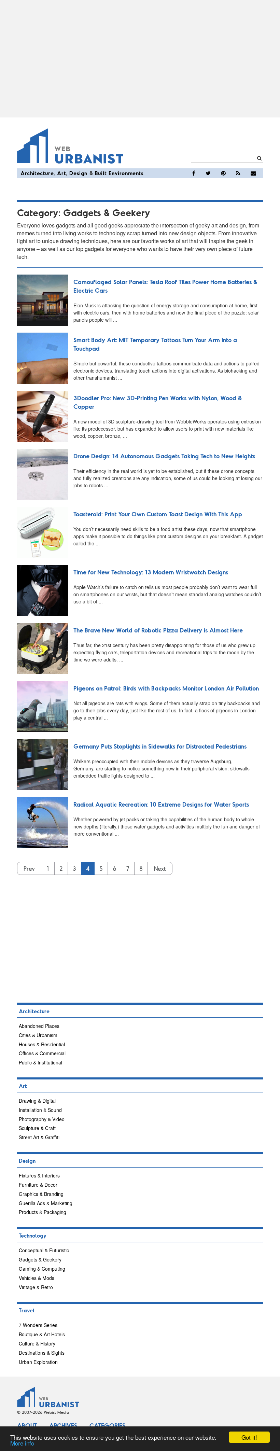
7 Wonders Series (38, 1325)
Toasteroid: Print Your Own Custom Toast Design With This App (157, 514)
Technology (32, 1235)
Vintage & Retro (36, 1287)
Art (61, 173)
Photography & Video (42, 1119)
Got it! (249, 1437)
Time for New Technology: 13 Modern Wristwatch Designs (150, 572)
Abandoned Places (39, 1025)
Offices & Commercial (42, 1053)
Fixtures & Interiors (39, 1175)
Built (101, 173)
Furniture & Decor (38, 1184)
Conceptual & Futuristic (44, 1250)
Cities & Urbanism (38, 1035)
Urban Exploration (38, 1361)
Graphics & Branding (41, 1193)
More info (22, 1443)
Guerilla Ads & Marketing (45, 1203)
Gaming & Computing (42, 1268)
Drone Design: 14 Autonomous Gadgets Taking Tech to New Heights (164, 456)
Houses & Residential (42, 1044)
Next (160, 868)
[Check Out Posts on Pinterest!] (223, 173)
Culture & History (37, 1343)
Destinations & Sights (42, 1352)
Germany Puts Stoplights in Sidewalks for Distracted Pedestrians (160, 746)
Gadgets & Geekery (40, 1259)
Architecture (37, 173)
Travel (26, 1310)
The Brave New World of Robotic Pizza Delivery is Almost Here (158, 630)
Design (78, 173)
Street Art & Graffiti (39, 1137)
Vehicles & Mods (36, 1277)
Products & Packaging (42, 1212)
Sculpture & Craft (37, 1128)
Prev (29, 868)
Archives (63, 1425)
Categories (107, 1425)
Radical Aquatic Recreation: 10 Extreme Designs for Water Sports (161, 804)
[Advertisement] (140, 59)
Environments (126, 173)
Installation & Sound (40, 1109)
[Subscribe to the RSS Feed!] (238, 173)
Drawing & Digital (37, 1100)
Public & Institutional (40, 1062)
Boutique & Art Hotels (42, 1334)
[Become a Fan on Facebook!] (193, 173)
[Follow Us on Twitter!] (208, 173)
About (27, 1425)
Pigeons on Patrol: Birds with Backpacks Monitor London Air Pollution (166, 688)
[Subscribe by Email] (253, 173)
